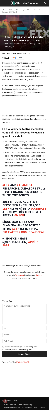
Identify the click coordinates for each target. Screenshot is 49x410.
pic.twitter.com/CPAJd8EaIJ (23, 234)
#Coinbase (38, 211)
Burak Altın (11, 54)
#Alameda (24, 187)
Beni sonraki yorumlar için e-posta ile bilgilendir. (21, 349)
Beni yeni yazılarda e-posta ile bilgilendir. (18, 352)
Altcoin (4, 10)
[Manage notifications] (5, 401)
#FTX (6, 187)
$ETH (6, 211)
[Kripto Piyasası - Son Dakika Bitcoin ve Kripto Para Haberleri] (24, 3)
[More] (39, 290)
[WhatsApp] (28, 290)
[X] (17, 290)
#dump (19, 217)
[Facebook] (12, 290)
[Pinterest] (23, 290)
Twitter (39, 278)
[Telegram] (34, 290)
